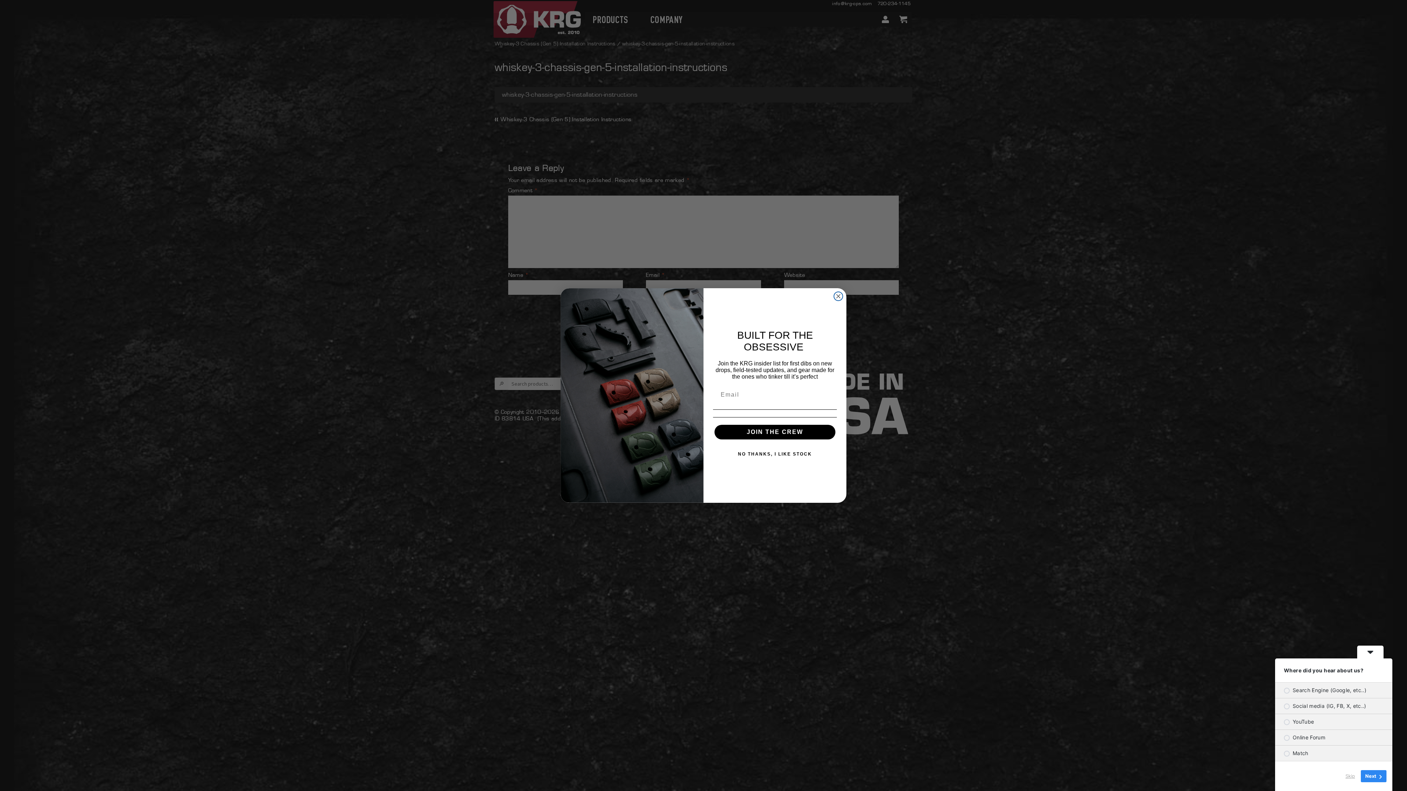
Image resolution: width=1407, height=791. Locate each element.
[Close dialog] (838, 296)
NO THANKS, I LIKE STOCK (775, 454)
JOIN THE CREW (775, 432)
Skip (1350, 776)
